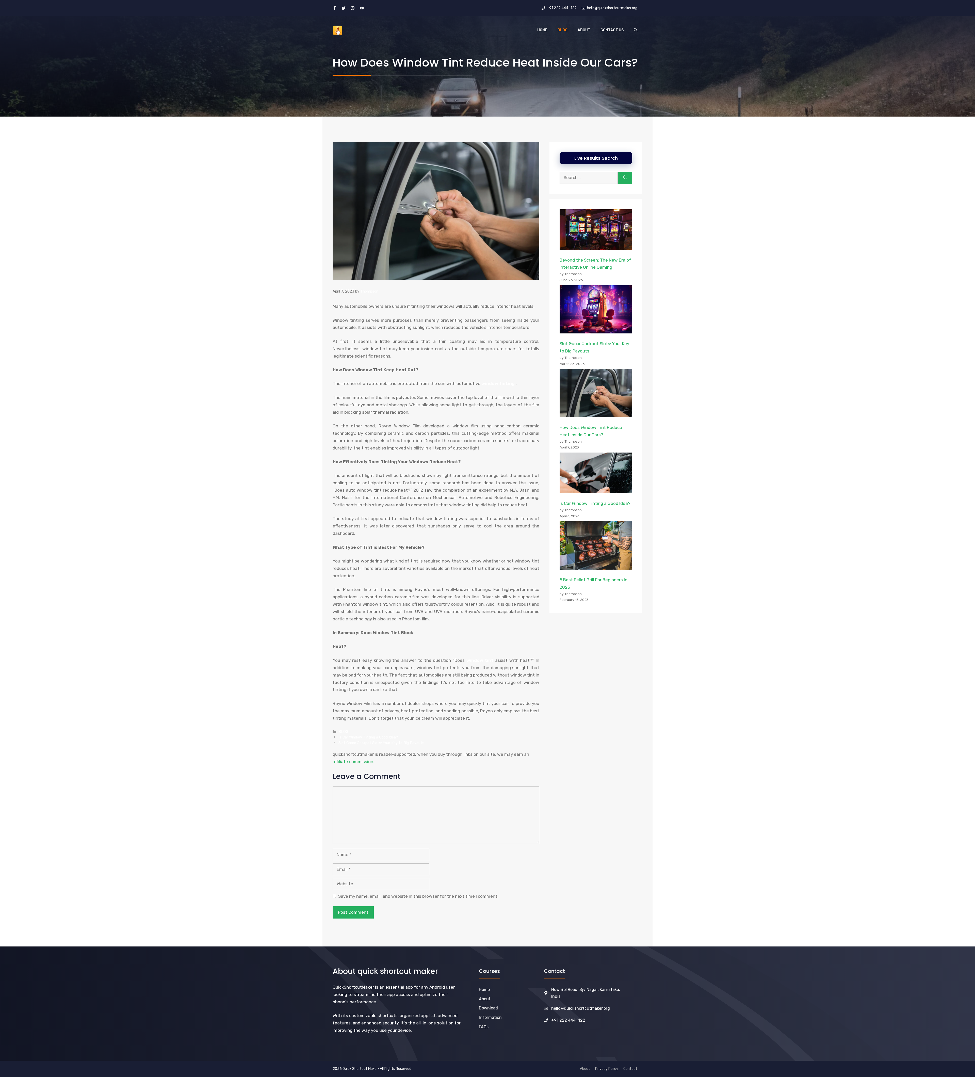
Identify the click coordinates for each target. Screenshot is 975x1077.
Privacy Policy (606, 1069)
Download (488, 1008)
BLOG (562, 30)
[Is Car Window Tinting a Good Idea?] (596, 474)
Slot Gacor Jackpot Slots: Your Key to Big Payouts (381, 743)
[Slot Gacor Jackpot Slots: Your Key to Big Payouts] (596, 310)
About (584, 30)
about (485, 998)
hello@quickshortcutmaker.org (580, 1008)
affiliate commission (353, 761)
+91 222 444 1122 (568, 1020)
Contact (630, 1069)
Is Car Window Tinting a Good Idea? (368, 737)
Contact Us (612, 30)
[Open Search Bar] (635, 30)
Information (490, 1017)
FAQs (484, 1026)
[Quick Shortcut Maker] (338, 30)
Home (542, 30)
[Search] (625, 178)
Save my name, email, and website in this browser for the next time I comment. (418, 896)
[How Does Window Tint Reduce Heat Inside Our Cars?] (596, 394)
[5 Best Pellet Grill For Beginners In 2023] (596, 546)
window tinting (498, 383)
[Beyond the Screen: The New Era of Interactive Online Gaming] (596, 230)
